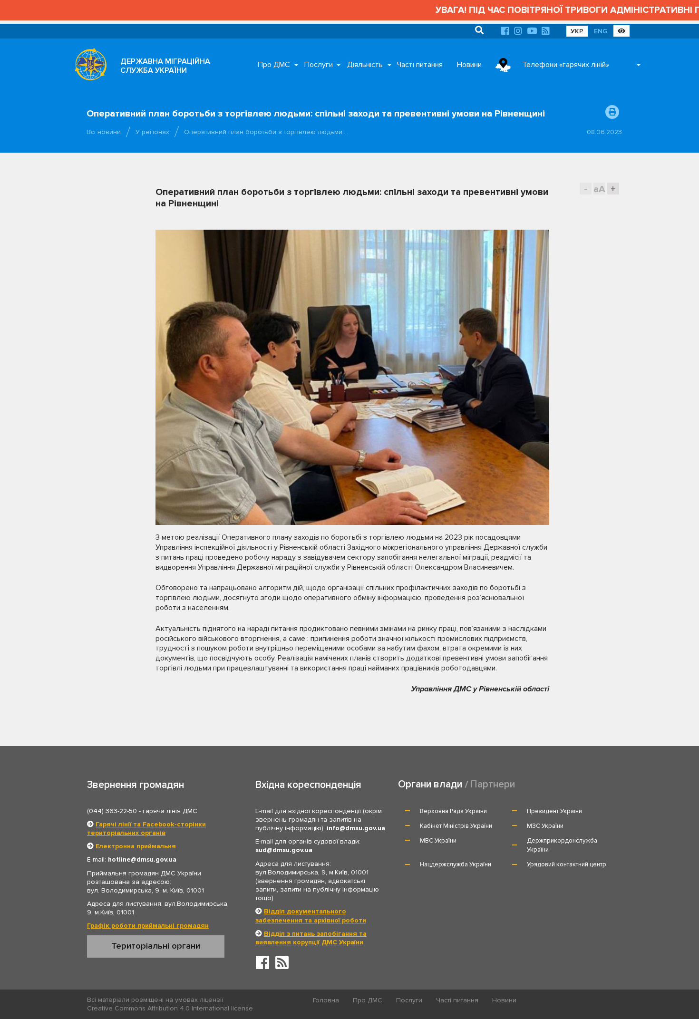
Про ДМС (274, 64)
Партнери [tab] (492, 784)
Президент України (554, 811)
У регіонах (152, 132)
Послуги (318, 64)
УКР (577, 31)
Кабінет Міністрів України (456, 826)
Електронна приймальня (136, 846)
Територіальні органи (155, 946)
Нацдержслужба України (455, 864)
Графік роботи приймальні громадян (148, 926)
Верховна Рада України (453, 811)
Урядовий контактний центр (566, 864)
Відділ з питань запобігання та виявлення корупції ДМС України (311, 938)
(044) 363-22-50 (112, 811)
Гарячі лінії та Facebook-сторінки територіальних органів (146, 828)
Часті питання (420, 64)
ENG (600, 31)
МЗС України (545, 826)
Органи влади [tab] (430, 784)
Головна (326, 1000)
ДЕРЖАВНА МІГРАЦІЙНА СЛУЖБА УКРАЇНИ (165, 66)
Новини (469, 64)
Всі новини (104, 132)
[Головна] (88, 67)
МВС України (438, 840)
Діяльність (365, 64)
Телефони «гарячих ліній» (566, 64)
